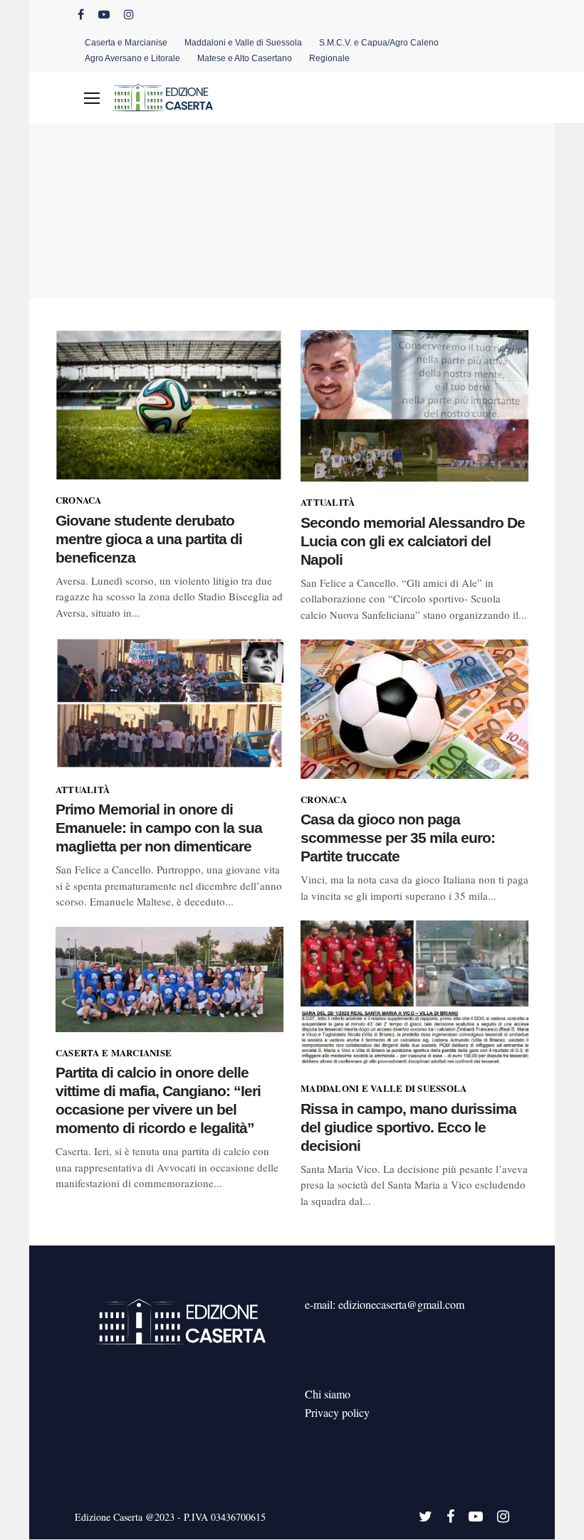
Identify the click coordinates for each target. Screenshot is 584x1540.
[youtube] (104, 14)
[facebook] (81, 14)
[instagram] (129, 14)
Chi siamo (327, 1393)
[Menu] (92, 98)
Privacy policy (337, 1412)
